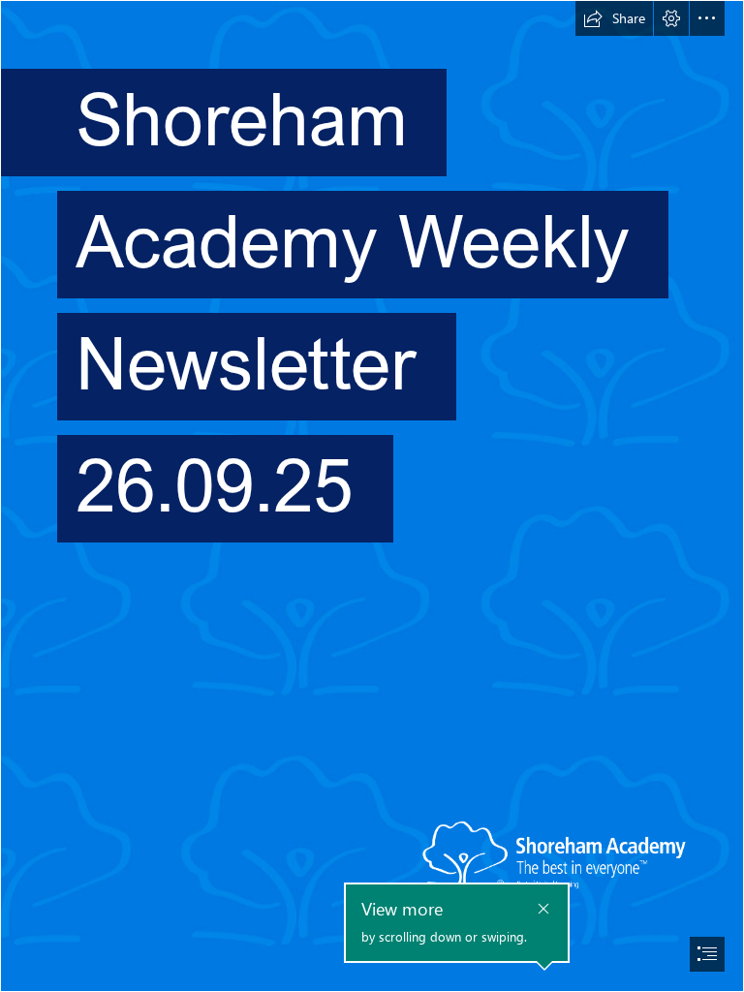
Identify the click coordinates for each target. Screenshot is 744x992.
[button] (614, 18)
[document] (372, 496)
